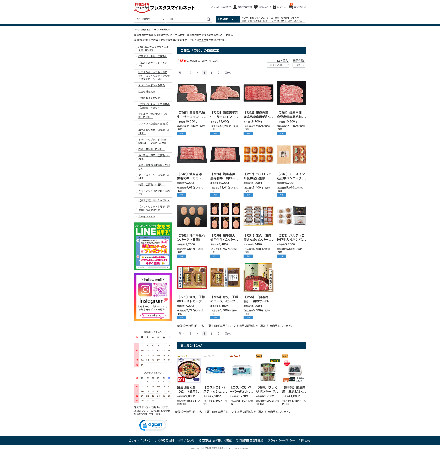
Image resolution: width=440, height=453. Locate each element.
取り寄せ (285, 18)
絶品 (277, 18)
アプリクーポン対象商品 (151, 85)
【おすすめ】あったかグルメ (154, 200)
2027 (263, 18)
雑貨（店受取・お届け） (151, 184)
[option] (188, 380)
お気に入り (265, 7)
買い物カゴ (298, 5)
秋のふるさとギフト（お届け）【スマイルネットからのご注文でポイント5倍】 (154, 75)
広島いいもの (269, 21)
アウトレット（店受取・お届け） (154, 192)
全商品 (145, 30)
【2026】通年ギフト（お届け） (152, 64)
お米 (290, 21)
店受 (250, 21)
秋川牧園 (257, 21)
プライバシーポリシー (281, 440)
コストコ (298, 21)
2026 (257, 18)
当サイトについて (140, 440)
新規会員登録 (245, 7)
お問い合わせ (186, 440)
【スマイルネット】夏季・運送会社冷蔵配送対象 (154, 208)
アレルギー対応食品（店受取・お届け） (152, 115)
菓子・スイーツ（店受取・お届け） (154, 177)
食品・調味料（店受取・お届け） (154, 167)
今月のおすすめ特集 (149, 98)
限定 (252, 18)
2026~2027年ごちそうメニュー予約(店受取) (154, 48)
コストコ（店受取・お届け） (154, 123)
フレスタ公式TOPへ (221, 7)
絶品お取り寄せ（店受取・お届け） (154, 131)
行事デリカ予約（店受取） (152, 56)
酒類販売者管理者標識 (249, 440)
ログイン (282, 7)
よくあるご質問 (164, 440)
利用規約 (304, 440)
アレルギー (296, 18)
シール (270, 18)
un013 (283, 21)
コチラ (202, 40)
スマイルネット (146, 216)
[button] (153, 426)
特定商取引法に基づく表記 (215, 440)
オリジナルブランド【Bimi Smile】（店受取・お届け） (153, 141)
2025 (244, 21)
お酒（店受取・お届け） (151, 149)
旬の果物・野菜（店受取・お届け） (154, 157)
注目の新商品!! (146, 91)
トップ (137, 30)
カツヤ (245, 18)
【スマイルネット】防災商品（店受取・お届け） (154, 106)
